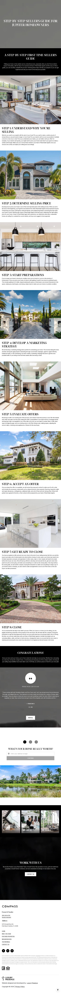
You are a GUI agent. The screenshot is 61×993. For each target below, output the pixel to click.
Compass (38, 955)
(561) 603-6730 (6, 915)
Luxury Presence (32, 983)
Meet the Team (6, 933)
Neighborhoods (7, 939)
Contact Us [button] (30, 874)
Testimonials (6, 941)
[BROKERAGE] (12, 950)
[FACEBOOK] (3, 950)
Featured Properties (8, 936)
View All (30, 717)
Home (3, 931)
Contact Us (5, 944)
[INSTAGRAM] (7, 950)
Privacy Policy (20, 986)
